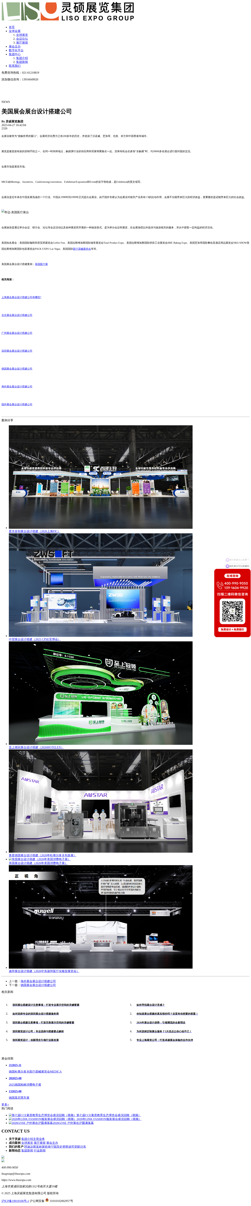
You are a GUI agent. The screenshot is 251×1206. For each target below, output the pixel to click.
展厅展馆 (22, 42)
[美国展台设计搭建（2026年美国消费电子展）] (40, 859)
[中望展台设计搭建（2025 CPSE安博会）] (101, 635)
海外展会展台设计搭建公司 (38, 981)
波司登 (72, 1146)
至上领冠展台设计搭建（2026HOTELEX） (36, 747)
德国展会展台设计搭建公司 (16, 368)
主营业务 (39, 1138)
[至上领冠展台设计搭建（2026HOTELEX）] (101, 743)
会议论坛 (22, 38)
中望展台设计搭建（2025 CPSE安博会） (35, 639)
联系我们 (15, 65)
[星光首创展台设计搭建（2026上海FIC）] (101, 527)
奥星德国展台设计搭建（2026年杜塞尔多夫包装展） (42, 855)
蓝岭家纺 (42, 1146)
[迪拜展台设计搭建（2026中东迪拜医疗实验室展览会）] (101, 967)
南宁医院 (54, 1146)
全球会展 (15, 31)
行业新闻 (40, 1150)
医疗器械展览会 (82, 249)
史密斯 (64, 1146)
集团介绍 (22, 58)
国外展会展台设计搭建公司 (16, 404)
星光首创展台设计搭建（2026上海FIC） (34, 531)
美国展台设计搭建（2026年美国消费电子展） (38, 863)
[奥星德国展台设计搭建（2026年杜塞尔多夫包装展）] (101, 851)
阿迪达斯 (30, 1146)
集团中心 (15, 54)
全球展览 (22, 34)
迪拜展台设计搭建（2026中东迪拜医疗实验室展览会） (44, 971)
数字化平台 (16, 50)
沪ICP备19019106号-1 (15, 1201)
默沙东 (81, 1146)
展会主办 (15, 46)
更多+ (5, 1104)
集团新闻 (22, 61)
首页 (12, 27)
